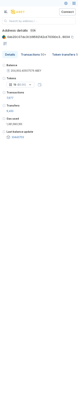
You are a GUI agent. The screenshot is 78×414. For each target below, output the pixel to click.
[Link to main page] (22, 12)
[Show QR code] (5, 44)
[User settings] (66, 3)
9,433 (10, 110)
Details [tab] (10, 54)
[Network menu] (74, 3)
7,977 (10, 97)
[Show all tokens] (39, 85)
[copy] (73, 37)
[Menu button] (5, 11)
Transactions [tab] (33, 54)
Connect (67, 12)
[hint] (4, 65)
